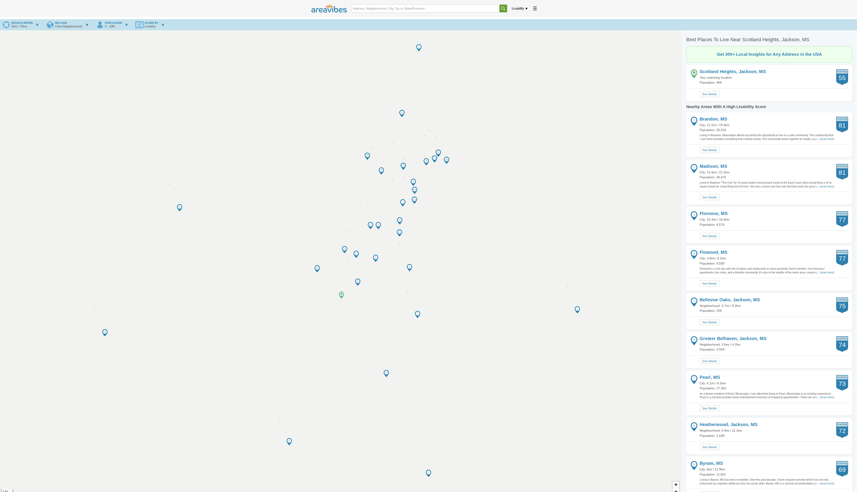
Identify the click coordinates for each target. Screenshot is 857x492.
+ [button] (675, 484)
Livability (518, 8)
